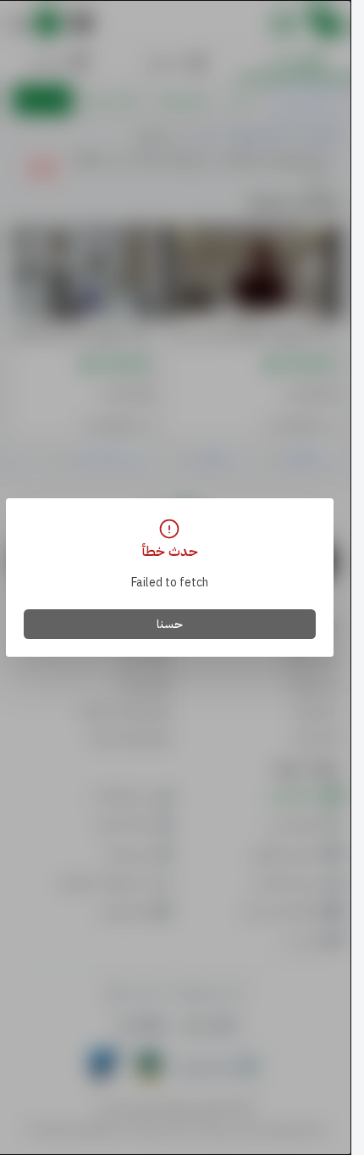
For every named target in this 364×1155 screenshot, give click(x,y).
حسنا (170, 624)
